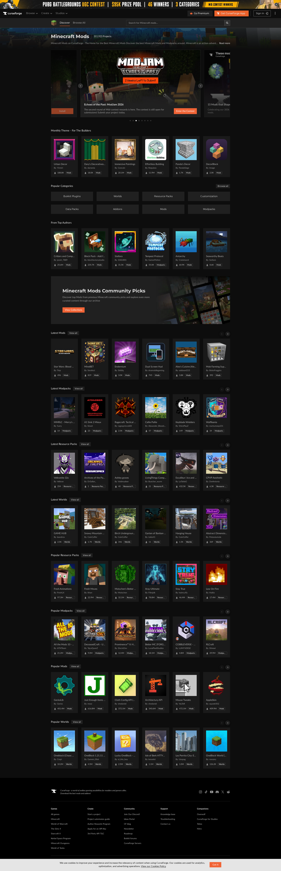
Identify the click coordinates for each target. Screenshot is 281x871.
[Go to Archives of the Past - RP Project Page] (94, 470)
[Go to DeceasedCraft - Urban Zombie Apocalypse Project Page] (94, 636)
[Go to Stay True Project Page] (186, 581)
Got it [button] (216, 865)
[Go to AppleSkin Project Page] (216, 692)
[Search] (227, 23)
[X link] (223, 792)
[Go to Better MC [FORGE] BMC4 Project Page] (155, 636)
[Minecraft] (54, 23)
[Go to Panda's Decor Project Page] (186, 156)
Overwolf (201, 814)
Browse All (79, 22)
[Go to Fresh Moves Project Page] (94, 581)
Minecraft (55, 819)
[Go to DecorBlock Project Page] (216, 156)
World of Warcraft (59, 824)
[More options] (275, 13)
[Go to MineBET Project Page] (94, 359)
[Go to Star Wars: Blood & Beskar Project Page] (64, 359)
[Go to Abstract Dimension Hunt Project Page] (216, 525)
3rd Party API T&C (96, 834)
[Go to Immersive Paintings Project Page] (125, 156)
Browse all (223, 186)
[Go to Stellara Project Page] (125, 248)
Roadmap (128, 834)
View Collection (177, 111)
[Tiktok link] (206, 792)
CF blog (127, 824)
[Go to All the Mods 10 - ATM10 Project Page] (64, 636)
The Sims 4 (56, 829)
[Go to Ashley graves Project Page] (125, 470)
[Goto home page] (13, 13)
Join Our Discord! (132, 814)
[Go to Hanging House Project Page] (186, 525)
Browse (30, 13)
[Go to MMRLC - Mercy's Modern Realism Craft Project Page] (64, 414)
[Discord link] (217, 792)
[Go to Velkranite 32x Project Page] (64, 470)
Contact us (165, 824)
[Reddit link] (228, 792)
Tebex (199, 824)
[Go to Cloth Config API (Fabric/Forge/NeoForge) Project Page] (125, 692)
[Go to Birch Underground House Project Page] (125, 525)
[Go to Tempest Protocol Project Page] (155, 248)
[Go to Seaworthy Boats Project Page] (216, 248)
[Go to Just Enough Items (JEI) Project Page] (94, 692)
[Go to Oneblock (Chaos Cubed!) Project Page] (64, 748)
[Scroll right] (227, 334)
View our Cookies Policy (153, 866)
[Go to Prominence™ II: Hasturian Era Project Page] (125, 636)
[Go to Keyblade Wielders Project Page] (186, 414)
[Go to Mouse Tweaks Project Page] (186, 692)
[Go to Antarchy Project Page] (186, 248)
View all (73, 333)
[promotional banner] (140, 4)
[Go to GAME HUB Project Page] (64, 525)
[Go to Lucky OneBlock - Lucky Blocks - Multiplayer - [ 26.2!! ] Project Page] (125, 748)
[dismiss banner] (276, 4)
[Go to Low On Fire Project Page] (216, 581)
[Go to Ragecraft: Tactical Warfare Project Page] (125, 414)
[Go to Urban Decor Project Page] (64, 156)
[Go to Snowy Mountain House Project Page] (94, 525)
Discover (65, 22)
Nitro (199, 829)
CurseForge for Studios (207, 819)
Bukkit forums (130, 839)
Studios (60, 13)
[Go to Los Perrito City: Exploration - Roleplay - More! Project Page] (186, 748)
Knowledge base (168, 814)
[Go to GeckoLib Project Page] (64, 692)
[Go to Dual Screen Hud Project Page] (155, 359)
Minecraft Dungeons (60, 843)
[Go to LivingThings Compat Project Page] (155, 470)
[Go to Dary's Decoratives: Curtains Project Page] (94, 156)
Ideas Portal (129, 819)
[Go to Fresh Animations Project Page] (64, 581)
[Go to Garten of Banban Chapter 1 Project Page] (155, 525)
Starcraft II (56, 834)
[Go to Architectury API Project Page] (155, 692)
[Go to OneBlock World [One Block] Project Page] (216, 748)
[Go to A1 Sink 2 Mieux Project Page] (94, 414)
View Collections (73, 310)
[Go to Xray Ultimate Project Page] (155, 581)
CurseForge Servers (132, 843)
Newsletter (129, 829)
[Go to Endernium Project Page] (125, 359)
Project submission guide (99, 819)
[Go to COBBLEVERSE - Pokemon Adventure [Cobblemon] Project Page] (186, 636)
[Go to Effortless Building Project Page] (155, 156)
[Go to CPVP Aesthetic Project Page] (216, 470)
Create (45, 13)
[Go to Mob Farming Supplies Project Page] (216, 359)
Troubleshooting (168, 819)
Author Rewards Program (99, 824)
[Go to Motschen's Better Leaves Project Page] (125, 581)
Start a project (94, 814)
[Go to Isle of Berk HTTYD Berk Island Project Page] (155, 748)
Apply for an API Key (97, 829)
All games (55, 814)
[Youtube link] (211, 792)
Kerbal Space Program (61, 839)
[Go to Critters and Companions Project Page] (64, 248)
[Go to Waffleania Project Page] (216, 414)
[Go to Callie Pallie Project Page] (155, 414)
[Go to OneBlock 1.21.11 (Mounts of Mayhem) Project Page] (94, 748)
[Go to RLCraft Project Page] (216, 636)
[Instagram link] (200, 792)
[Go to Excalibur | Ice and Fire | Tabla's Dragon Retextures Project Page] (186, 470)
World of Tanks (58, 848)
